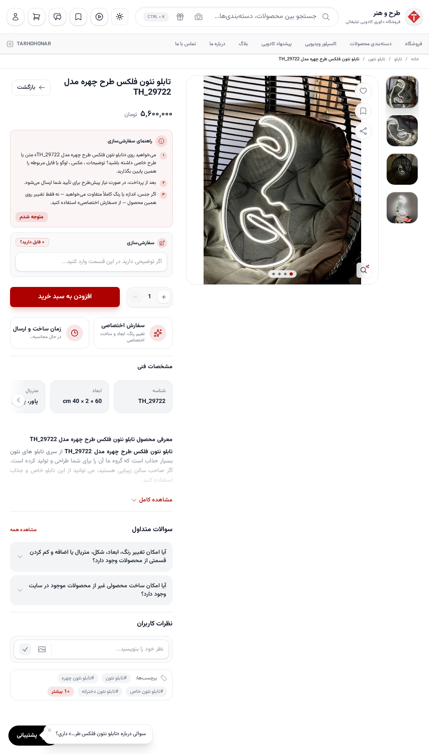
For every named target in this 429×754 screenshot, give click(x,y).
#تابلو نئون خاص (146, 691)
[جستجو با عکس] (198, 16)
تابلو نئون (376, 59)
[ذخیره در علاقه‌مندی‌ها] (363, 111)
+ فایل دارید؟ (32, 242)
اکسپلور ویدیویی (320, 44)
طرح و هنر (387, 14)
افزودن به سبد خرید (65, 297)
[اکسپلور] (99, 17)
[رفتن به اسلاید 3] (402, 169)
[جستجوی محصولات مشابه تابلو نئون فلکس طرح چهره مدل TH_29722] (364, 270)
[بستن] (49, 730)
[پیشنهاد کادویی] (180, 16)
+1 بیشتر (61, 691)
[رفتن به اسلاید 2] (402, 130)
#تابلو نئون (116, 678)
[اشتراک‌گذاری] (363, 131)
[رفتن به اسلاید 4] (402, 208)
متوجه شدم (32, 217)
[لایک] (363, 91)
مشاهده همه (23, 530)
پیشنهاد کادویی (276, 44)
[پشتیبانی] (57, 17)
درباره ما (217, 44)
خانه (415, 59)
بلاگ (243, 44)
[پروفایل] (15, 17)
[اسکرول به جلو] (18, 400)
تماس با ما (185, 44)
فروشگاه (413, 44)
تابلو (398, 59)
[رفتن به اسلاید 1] (402, 92)
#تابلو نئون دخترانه (100, 691)
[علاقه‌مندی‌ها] (78, 17)
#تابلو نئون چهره (78, 678)
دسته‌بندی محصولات (371, 44)
